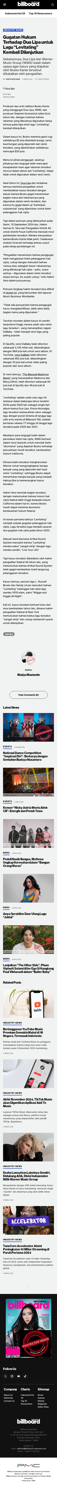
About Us (8, 1395)
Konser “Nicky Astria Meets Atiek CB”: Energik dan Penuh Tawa (25, 809)
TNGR (33, 1480)
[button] (4, 4)
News (6, 853)
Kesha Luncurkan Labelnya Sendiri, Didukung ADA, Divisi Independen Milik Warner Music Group (26, 1176)
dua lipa (9, 634)
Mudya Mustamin (28, 675)
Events (7, 746)
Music (40, 1395)
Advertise (8, 1398)
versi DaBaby (22, 354)
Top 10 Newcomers (40, 13)
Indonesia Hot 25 (15, 13)
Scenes (41, 1398)
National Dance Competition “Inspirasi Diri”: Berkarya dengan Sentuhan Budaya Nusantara (25, 756)
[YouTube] (18, 1376)
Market (41, 1401)
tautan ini (11, 292)
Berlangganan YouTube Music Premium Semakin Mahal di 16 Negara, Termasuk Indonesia (23, 1032)
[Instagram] (12, 1376)
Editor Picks (43, 1407)
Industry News (13, 30)
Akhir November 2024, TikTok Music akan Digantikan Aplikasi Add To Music (27, 1103)
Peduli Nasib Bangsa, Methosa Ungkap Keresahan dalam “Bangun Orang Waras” (26, 862)
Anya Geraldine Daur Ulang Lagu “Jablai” (24, 915)
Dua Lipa (26, 183)
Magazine (42, 1404)
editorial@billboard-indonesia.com (31, 1448)
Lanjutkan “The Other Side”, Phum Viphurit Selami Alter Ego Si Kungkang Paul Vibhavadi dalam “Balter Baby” (28, 968)
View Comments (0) (28, 695)
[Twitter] (5, 1376)
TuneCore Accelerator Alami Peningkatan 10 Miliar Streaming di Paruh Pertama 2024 (26, 1249)
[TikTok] (25, 1376)
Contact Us (9, 1401)
